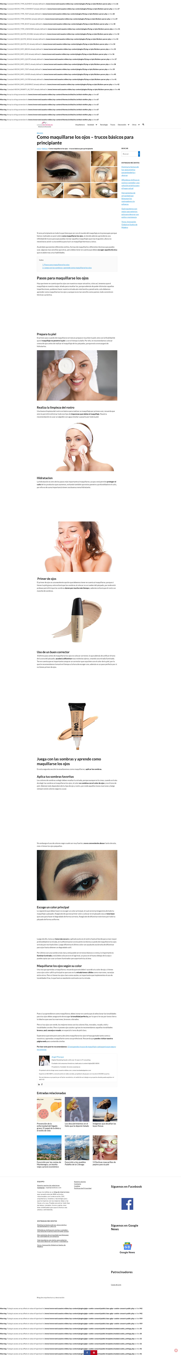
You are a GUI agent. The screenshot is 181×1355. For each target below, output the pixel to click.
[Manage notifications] (176, 1350)
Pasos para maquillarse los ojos (55, 264)
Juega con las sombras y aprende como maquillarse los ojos (67, 268)
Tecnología (104, 125)
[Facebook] (42, 1084)
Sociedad (90, 125)
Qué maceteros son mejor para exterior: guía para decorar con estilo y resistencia (52, 1240)
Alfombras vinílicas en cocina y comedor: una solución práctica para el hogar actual (53, 1230)
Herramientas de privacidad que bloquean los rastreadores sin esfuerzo (128, 198)
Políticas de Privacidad (82, 1188)
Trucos (112, 125)
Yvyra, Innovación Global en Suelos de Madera (129, 225)
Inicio (39, 149)
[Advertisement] (77, 216)
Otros (134, 125)
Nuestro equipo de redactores (48, 1185)
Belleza (40, 133)
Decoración (122, 125)
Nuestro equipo (80, 1182)
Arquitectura (80, 125)
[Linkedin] (39, 1084)
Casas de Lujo (116, 1285)
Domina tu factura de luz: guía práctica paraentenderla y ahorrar (52, 1225)
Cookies (77, 1186)
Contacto (77, 1184)
